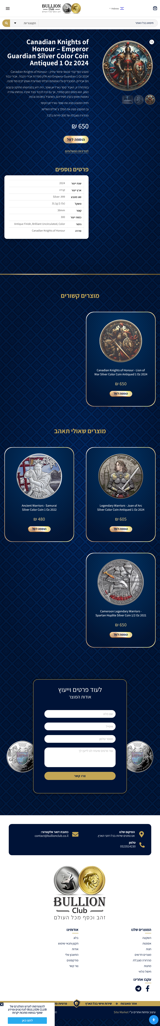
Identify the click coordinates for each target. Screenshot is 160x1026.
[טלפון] (142, 845)
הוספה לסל (76, 139)
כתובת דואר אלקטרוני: (54, 832)
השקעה (146, 938)
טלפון (132, 843)
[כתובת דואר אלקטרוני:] (75, 834)
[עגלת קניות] (155, 8)
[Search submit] (6, 23)
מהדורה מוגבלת (142, 960)
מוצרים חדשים (143, 955)
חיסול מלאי (145, 971)
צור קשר (73, 966)
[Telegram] (138, 988)
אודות (75, 949)
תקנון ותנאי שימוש (68, 943)
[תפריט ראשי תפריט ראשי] (7, 8)
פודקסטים (72, 960)
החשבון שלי (71, 955)
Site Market (121, 1012)
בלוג (75, 938)
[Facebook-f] (147, 988)
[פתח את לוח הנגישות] (153, 1019)
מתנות (147, 966)
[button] (1, 1004)
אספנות (146, 943)
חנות (148, 949)
